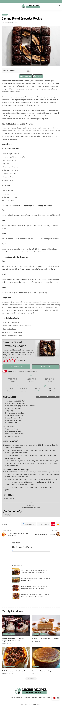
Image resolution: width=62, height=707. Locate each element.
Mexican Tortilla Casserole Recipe (12, 336)
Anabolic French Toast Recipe (10, 322)
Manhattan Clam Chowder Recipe (12, 332)
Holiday (5, 634)
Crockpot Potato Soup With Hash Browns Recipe (16, 326)
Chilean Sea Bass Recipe (9, 329)
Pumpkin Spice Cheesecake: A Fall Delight (45, 638)
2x (47, 397)
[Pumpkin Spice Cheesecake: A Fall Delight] (46, 625)
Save (54, 524)
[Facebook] (55, 1)
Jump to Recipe (26, 76)
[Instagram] (59, 1)
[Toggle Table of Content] (27, 70)
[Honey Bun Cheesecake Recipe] (46, 657)
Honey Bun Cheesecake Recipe (42, 671)
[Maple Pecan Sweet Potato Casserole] (16, 657)
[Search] (59, 6)
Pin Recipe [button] (46, 366)
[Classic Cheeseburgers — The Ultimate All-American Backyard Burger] (16, 580)
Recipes (42, 634)
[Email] (58, 524)
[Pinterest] (57, 1)
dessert (34, 97)
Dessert (4, 14)
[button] (4, 360)
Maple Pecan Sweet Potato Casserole (14, 671)
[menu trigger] (3, 6)
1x (39, 397)
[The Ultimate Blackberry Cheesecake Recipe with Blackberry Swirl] (16, 625)
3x (55, 397)
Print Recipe (38, 76)
